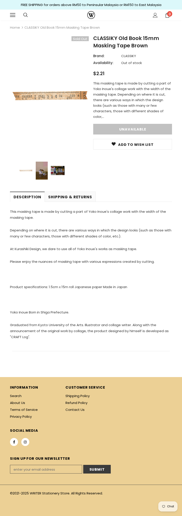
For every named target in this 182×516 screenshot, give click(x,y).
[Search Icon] (25, 15)
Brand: (99, 56)
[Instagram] (25, 442)
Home (15, 27)
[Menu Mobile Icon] (12, 15)
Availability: (103, 62)
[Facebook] (14, 442)
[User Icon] (155, 15)
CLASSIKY (128, 56)
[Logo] (91, 15)
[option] (49, 96)
